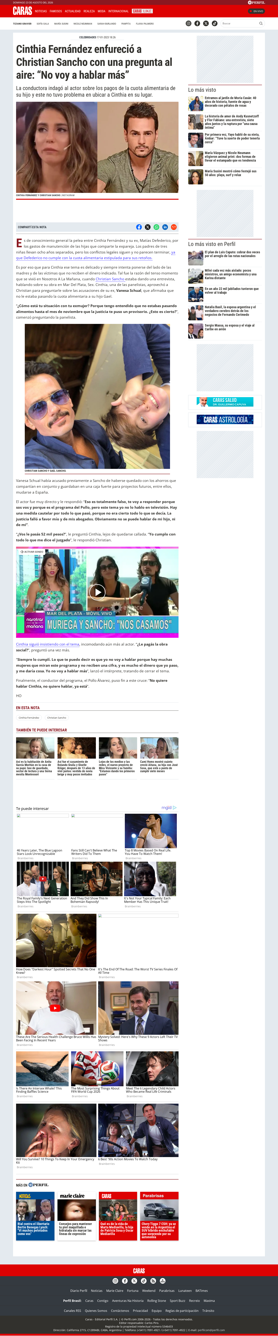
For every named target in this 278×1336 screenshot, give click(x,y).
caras (118, 1196)
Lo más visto (202, 90)
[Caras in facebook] (197, 23)
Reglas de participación (182, 1311)
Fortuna (132, 1291)
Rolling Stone (156, 1301)
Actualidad (73, 11)
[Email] (174, 227)
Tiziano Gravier (22, 23)
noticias (35, 1196)
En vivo (258, 11)
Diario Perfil (78, 1291)
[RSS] (153, 1281)
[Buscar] (261, 23)
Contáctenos (120, 1311)
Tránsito (208, 1311)
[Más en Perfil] (38, 1185)
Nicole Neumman (83, 23)
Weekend (148, 1291)
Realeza (89, 11)
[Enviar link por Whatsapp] (156, 227)
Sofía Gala (43, 23)
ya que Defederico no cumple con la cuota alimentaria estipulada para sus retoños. (95, 255)
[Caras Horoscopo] (225, 423)
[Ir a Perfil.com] (256, 3)
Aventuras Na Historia (128, 1301)
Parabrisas (167, 1291)
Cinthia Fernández (29, 717)
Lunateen (185, 1291)
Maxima (209, 1301)
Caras (89, 1301)
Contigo (102, 1301)
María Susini (61, 23)
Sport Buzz (177, 1301)
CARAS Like (142, 10)
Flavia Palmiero (145, 23)
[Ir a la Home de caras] (22, 14)
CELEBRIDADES (87, 37)
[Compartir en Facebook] (139, 227)
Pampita (126, 23)
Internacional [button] (118, 11)
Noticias (41, 11)
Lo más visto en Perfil (211, 244)
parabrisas (159, 1196)
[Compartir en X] (148, 227)
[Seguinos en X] (206, 23)
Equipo (157, 1311)
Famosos (56, 11)
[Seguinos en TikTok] (214, 23)
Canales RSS (72, 1311)
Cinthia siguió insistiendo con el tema (47, 644)
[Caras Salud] (225, 405)
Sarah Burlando (106, 23)
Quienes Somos (96, 1311)
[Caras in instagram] (188, 23)
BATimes (202, 1291)
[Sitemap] (162, 1281)
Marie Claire (114, 1291)
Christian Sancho (110, 278)
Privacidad (140, 1311)
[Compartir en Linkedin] (165, 227)
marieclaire (76, 1196)
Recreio (194, 1301)
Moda (101, 11)
